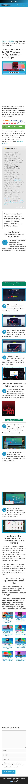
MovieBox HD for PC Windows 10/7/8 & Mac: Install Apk (20, 646)
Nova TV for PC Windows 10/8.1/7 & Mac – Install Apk (7, 659)
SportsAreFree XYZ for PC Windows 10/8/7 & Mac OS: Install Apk (7, 633)
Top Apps (11, 41)
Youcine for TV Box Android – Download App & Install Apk (8, 620)
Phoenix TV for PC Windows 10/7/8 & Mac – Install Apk (20, 659)
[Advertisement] (14, 23)
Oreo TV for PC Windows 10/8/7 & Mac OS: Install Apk (20, 633)
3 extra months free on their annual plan (13, 202)
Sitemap (22, 780)
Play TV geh (16, 780)
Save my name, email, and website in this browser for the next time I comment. (14, 765)
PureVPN (17, 180)
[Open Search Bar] (18, 5)
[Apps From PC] (5, 5)
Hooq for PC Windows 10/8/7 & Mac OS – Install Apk (7, 646)
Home (4, 41)
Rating (7, 120)
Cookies (11, 780)
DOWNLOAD (15, 126)
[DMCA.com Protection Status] (14, 781)
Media (15, 120)
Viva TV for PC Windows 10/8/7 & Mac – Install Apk (20, 620)
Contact (17, 778)
